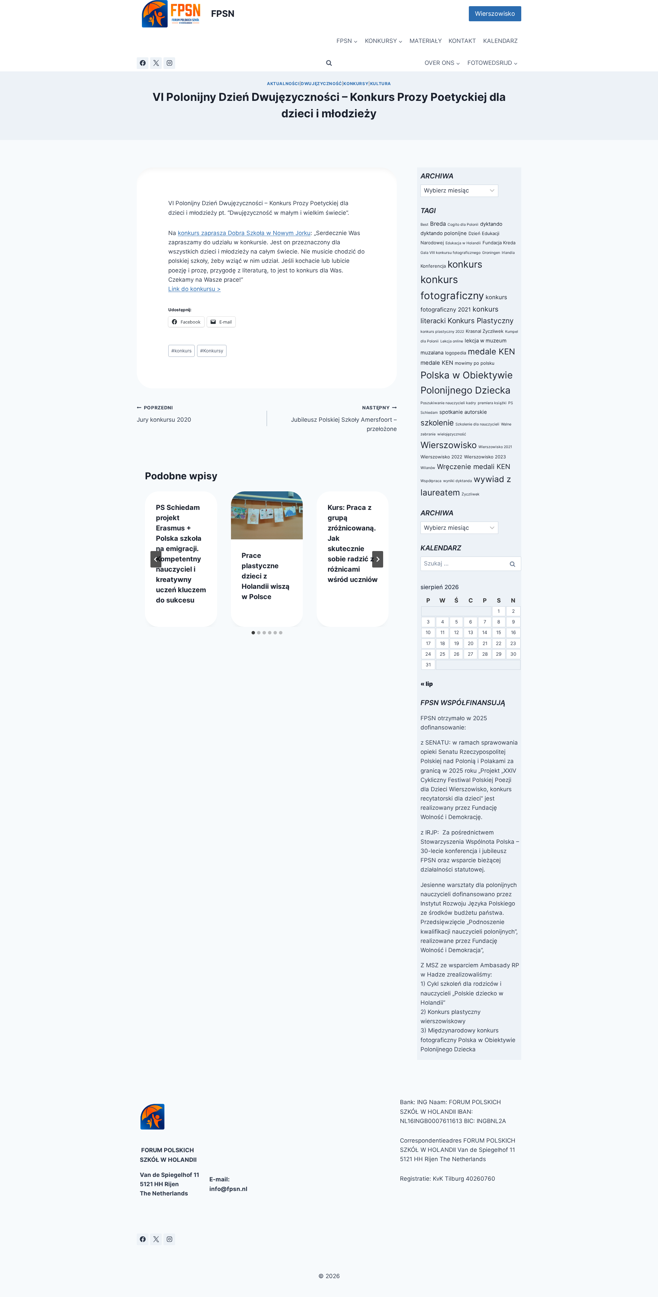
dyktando (491, 224)
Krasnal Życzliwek (484, 331)
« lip (427, 683)
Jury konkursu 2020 (164, 414)
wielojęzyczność (451, 434)
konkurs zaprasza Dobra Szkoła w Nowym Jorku (244, 233)
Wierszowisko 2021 (495, 447)
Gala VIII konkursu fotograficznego (450, 252)
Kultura (380, 83)
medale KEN (491, 352)
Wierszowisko (495, 13)
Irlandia (508, 252)
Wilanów (428, 468)
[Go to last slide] (155, 559)
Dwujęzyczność (321, 83)
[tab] (253, 632)
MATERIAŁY (426, 40)
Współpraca (431, 481)
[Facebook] (142, 63)
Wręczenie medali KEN (473, 467)
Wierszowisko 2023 (485, 456)
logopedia (455, 352)
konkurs (181, 350)
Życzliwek (470, 494)
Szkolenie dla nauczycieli (477, 424)
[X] (156, 63)
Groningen (491, 252)
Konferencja (433, 266)
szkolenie (437, 422)
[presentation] (267, 515)
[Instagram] (169, 63)
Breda (438, 223)
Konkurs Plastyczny (481, 320)
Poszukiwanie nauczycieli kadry (448, 403)
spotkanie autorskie (463, 412)
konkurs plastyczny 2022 (442, 331)
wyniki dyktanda (457, 481)
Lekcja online (451, 341)
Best (424, 224)
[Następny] (377, 559)
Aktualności (283, 83)
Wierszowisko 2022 (441, 456)
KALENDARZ (500, 40)
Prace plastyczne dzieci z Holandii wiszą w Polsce (266, 576)
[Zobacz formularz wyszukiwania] (329, 63)
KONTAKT (462, 40)
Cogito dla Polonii (463, 224)
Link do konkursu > (194, 288)
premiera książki (492, 403)
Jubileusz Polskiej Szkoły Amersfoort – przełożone (344, 418)
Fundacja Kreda (499, 242)
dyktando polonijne (444, 233)
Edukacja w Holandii (463, 243)
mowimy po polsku (475, 363)
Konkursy (355, 83)
